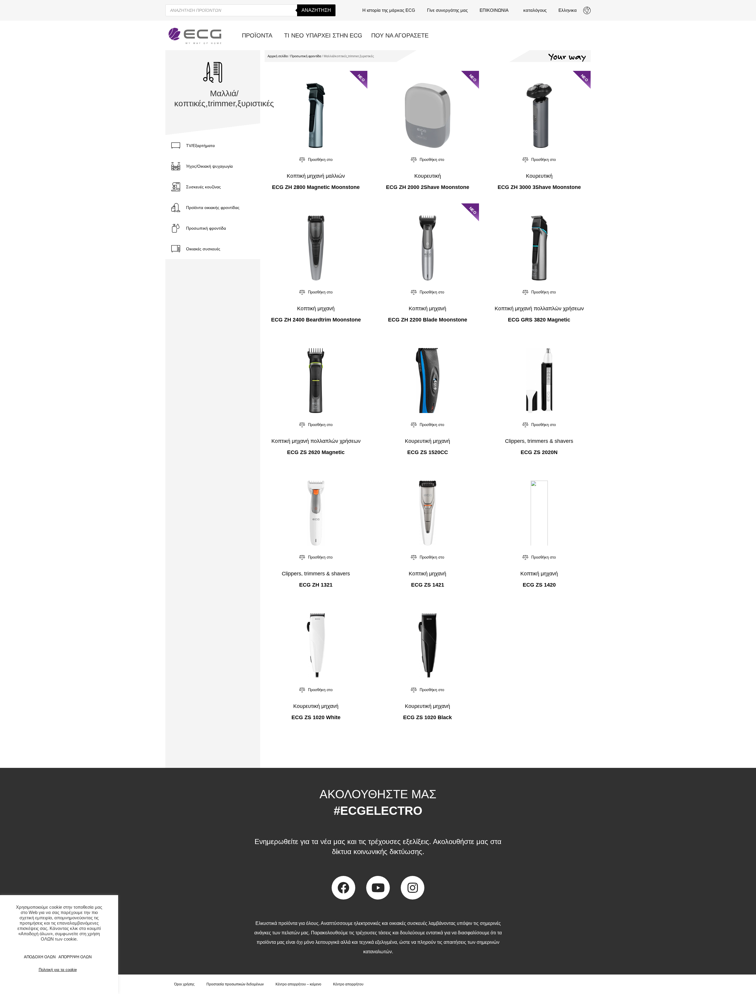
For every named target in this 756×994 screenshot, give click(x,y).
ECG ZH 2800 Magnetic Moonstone (316, 187)
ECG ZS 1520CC (427, 452)
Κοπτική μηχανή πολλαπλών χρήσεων (539, 308)
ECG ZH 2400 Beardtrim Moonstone (316, 320)
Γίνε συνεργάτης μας (447, 10)
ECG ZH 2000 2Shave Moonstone (427, 187)
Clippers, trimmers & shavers (539, 441)
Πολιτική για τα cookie (58, 969)
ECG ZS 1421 (427, 585)
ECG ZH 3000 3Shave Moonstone (539, 187)
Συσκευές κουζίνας (203, 187)
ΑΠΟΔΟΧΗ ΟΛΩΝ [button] (40, 957)
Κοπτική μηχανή (316, 308)
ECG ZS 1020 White (315, 717)
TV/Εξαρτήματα (200, 145)
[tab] (212, 145)
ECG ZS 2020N (539, 452)
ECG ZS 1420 (539, 585)
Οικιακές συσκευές (203, 249)
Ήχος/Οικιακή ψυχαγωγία (209, 166)
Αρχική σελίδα (278, 56)
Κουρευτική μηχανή (427, 441)
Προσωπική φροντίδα (206, 228)
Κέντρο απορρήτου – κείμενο (298, 984)
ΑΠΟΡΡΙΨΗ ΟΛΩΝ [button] (75, 957)
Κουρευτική (427, 176)
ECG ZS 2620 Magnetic (316, 452)
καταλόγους (535, 10)
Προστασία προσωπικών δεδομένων (235, 984)
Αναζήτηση (316, 10)
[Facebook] (343, 888)
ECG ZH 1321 (316, 585)
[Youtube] (378, 888)
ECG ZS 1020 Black (427, 717)
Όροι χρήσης (184, 984)
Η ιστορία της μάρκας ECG (388, 10)
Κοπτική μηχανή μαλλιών (316, 176)
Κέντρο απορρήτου (348, 984)
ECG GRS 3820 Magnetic (539, 320)
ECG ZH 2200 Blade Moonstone (427, 320)
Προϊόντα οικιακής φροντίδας (212, 207)
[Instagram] (412, 888)
